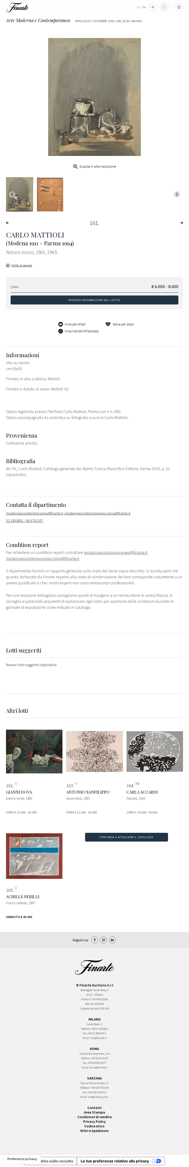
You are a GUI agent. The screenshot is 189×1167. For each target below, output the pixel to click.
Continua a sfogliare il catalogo (126, 837)
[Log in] (164, 7)
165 (9, 890)
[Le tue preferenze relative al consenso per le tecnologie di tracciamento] (22, 1159)
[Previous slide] (12, 194)
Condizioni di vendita (94, 1116)
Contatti (94, 1107)
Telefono (85, 1028)
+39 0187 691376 (99, 1087)
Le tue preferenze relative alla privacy (115, 1161)
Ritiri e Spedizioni (94, 1130)
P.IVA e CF (86, 999)
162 (9, 785)
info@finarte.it (98, 1038)
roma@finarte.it (98, 1067)
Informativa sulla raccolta (50, 1161)
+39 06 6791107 (99, 1058)
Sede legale (86, 990)
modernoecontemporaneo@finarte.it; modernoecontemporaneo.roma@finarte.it (68, 513)
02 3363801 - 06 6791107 (24, 520)
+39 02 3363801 (99, 1028)
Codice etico (94, 1126)
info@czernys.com (98, 1097)
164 (130, 785)
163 (69, 785)
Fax (85, 1033)
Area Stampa (94, 1112)
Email (86, 1038)
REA (87, 1004)
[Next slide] (177, 194)
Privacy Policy (94, 1121)
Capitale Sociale (88, 1008)
